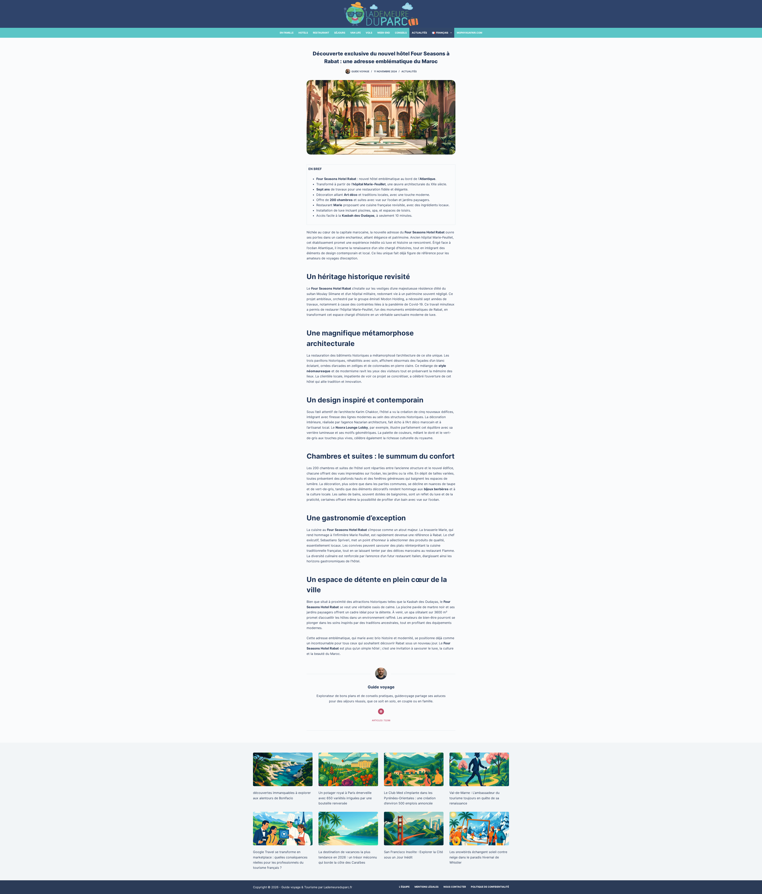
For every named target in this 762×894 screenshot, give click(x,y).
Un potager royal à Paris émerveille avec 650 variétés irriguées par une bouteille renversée (345, 798)
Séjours (339, 32)
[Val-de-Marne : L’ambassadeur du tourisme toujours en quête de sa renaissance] (479, 769)
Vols (369, 32)
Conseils (401, 32)
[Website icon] (381, 711)
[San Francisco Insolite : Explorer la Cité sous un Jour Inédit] (414, 828)
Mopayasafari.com (469, 32)
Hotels (303, 32)
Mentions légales (427, 886)
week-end (383, 32)
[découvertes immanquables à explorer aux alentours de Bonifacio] (283, 769)
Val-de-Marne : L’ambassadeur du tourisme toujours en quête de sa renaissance (474, 798)
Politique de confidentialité (490, 886)
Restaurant (321, 32)
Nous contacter (455, 886)
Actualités (419, 32)
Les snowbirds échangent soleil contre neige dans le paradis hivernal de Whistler (478, 857)
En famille (286, 32)
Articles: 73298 (381, 720)
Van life (355, 32)
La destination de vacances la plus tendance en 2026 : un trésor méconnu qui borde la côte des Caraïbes (347, 857)
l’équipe (404, 886)
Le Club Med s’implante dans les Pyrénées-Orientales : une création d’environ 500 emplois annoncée (410, 798)
